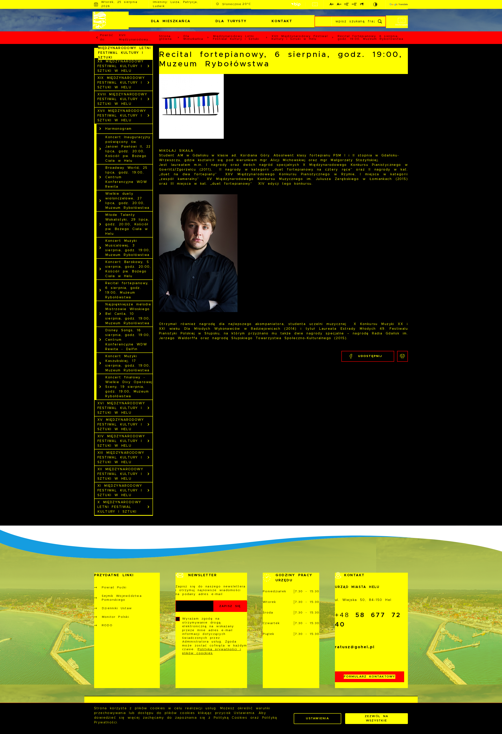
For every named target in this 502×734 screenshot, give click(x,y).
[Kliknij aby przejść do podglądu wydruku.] (402, 356)
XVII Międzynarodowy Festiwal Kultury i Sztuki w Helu (121, 115)
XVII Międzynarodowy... (135, 37)
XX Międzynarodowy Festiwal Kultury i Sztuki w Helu (120, 66)
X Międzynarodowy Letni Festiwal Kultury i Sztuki (119, 507)
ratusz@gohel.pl (355, 647)
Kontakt (282, 21)
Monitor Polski (115, 616)
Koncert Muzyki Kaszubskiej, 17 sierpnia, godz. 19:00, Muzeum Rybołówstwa (127, 363)
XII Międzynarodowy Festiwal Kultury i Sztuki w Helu (120, 474)
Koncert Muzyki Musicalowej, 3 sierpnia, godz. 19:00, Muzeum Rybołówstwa (127, 248)
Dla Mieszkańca (171, 21)
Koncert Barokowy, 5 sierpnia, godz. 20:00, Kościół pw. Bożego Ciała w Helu (128, 269)
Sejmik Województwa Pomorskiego (122, 597)
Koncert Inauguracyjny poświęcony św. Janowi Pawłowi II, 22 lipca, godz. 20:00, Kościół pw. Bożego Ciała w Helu (128, 149)
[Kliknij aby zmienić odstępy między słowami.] (354, 5)
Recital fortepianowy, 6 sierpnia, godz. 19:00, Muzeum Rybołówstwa (126, 290)
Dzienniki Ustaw (117, 608)
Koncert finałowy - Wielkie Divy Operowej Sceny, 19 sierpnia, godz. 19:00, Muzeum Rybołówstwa (128, 387)
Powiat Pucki (114, 587)
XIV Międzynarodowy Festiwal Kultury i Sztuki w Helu (121, 441)
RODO (107, 625)
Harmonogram (118, 128)
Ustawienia (317, 718)
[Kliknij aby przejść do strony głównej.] (111, 20)
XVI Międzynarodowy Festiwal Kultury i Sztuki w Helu (121, 408)
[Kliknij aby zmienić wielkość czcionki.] (332, 5)
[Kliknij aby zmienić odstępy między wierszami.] (347, 5)
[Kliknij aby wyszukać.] (380, 21)
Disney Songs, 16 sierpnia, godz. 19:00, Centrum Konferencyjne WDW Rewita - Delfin (127, 340)
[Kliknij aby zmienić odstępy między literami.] (339, 5)
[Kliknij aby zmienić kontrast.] (375, 4)
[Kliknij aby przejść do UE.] (315, 4)
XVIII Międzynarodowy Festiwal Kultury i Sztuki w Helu (122, 99)
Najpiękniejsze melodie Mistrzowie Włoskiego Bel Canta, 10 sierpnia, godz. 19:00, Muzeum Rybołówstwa (128, 314)
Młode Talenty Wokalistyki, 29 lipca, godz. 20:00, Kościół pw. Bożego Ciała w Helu (127, 224)
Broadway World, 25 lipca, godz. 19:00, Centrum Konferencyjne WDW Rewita (126, 177)
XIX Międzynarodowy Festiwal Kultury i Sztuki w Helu (121, 82)
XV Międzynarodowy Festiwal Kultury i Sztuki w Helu (120, 424)
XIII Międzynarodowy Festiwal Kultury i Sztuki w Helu (121, 457)
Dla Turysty (231, 21)
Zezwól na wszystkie (376, 718)
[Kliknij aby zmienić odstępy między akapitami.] (362, 5)
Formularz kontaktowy (369, 676)
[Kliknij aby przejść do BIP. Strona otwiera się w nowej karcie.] (296, 4)
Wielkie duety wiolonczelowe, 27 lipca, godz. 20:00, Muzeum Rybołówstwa (127, 200)
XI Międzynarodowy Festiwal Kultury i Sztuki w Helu (119, 490)
